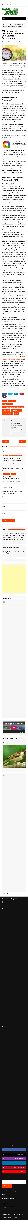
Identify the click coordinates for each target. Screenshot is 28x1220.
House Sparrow (7, 742)
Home (4, 24)
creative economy (8, 404)
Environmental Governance (15, 455)
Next (22, 441)
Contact (12, 2)
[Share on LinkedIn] (16, 394)
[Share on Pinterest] (21, 394)
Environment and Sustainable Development (13, 407)
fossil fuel (6, 410)
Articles (9, 24)
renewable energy (8, 413)
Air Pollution (7, 474)
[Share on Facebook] (4, 394)
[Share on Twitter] (10, 394)
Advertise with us (6, 1177)
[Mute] (20, 732)
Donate (7, 2)
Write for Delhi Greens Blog (9, 1191)
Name (4, 506)
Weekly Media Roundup (11, 547)
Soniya (4, 42)
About (3, 2)
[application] (14, 727)
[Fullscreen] (22, 732)
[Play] (5, 732)
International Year (17, 410)
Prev (6, 441)
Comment (5, 497)
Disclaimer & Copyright (8, 1145)
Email (4, 513)
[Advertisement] (14, 579)
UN (17, 413)
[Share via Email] (4, 396)
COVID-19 (12, 401)
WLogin (4, 1217)
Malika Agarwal (8, 481)
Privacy (9, 1217)
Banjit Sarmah (8, 463)
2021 (5, 401)
